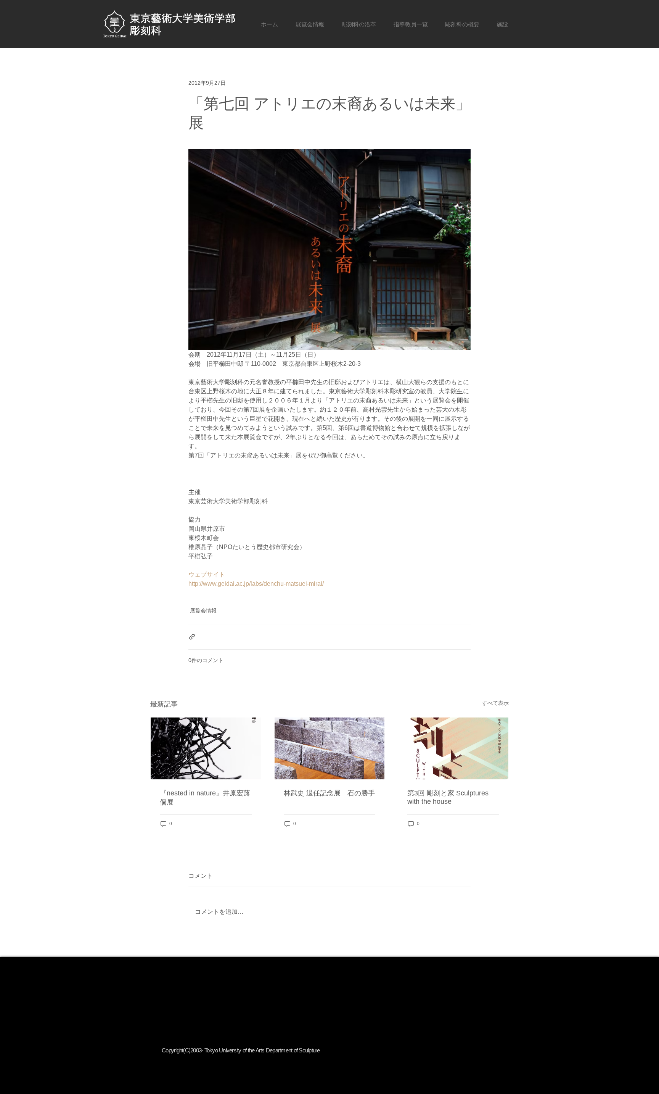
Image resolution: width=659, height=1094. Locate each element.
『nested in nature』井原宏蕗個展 (205, 797)
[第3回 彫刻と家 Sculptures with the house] (453, 748)
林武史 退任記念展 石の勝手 (329, 793)
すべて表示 (495, 703)
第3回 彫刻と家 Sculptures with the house (448, 797)
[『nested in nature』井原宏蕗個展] (206, 748)
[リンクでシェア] (192, 636)
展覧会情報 (203, 611)
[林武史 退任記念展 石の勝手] (330, 748)
